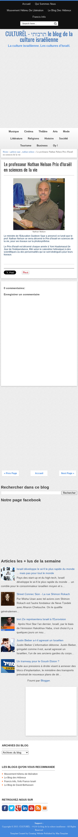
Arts (55, 131)
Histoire (49, 138)
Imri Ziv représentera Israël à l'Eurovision (41, 619)
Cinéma (28, 131)
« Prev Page (10, 473)
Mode (66, 131)
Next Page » (67, 473)
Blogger (45, 680)
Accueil (26, 3)
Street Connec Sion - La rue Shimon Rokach (43, 594)
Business (42, 145)
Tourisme (25, 145)
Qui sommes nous (45, 3)
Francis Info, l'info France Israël (20, 781)
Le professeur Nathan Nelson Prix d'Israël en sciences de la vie (38, 166)
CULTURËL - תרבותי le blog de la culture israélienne (39, 36)
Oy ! (55, 145)
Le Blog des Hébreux (15, 777)
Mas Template (62, 833)
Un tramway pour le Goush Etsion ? (38, 661)
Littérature (16, 138)
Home (5, 152)
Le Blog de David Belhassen (19, 785)
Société (63, 138)
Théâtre (43, 131)
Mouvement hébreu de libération (25, 10)
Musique (14, 131)
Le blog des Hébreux (59, 10)
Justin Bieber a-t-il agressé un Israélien (40, 640)
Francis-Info (39, 16)
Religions (33, 138)
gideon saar (15, 152)
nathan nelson (28, 152)
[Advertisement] (39, 89)
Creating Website (36, 833)
